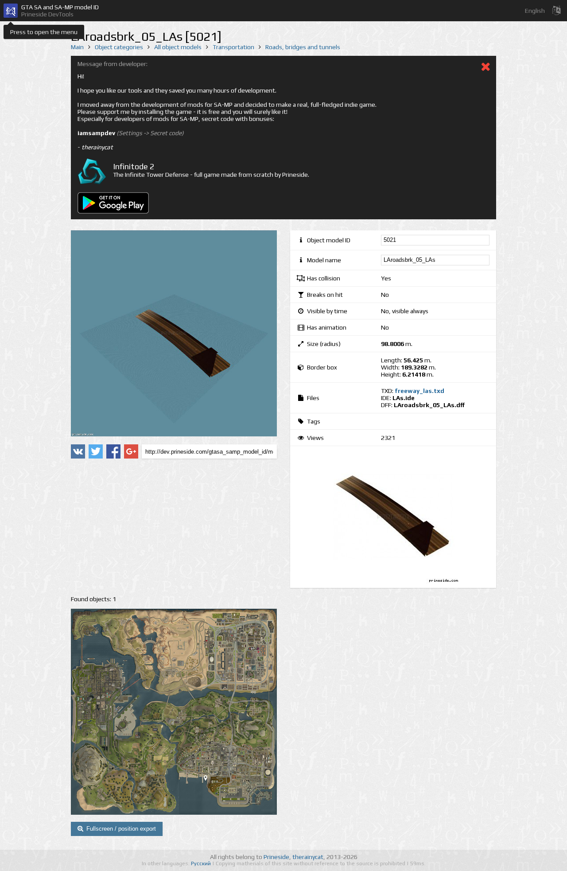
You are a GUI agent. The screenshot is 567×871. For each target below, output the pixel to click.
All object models (178, 47)
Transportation (233, 47)
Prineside (276, 856)
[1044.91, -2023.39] (209, 779)
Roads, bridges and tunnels (302, 47)
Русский (201, 863)
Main (77, 47)
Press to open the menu (44, 31)
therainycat (307, 856)
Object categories (119, 47)
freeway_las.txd (419, 390)
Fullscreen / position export (121, 828)
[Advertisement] (174, 527)
